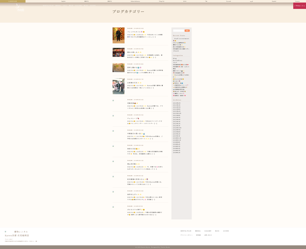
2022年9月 (177, 107)
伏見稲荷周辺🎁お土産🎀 (181, 64)
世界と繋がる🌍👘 (134, 67)
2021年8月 (176, 115)
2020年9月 (177, 130)
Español (274, 1)
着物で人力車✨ (178, 45)
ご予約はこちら (299, 6)
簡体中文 (86, 1)
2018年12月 (177, 138)
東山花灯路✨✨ (133, 164)
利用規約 (198, 235)
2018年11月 (177, 140)
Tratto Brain (165, 247)
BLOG (86, 5)
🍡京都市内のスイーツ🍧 (181, 85)
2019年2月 (176, 134)
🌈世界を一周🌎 (178, 83)
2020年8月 (176, 132)
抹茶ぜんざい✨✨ (134, 194)
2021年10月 (177, 113)
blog (175, 58)
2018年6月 (176, 144)
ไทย (206, 1)
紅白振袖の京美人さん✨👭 (137, 179)
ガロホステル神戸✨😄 (136, 210)
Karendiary (177, 60)
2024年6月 (177, 103)
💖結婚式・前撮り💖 (179, 95)
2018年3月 (176, 150)
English (63, 1)
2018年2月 (176, 152)
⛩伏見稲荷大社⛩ (179, 73)
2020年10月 (177, 128)
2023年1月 (176, 105)
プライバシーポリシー (186, 235)
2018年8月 (176, 142)
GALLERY (78, 5)
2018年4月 (176, 148)
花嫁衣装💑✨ (132, 103)
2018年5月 (176, 146)
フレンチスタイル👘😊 (136, 32)
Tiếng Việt (161, 1)
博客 (174, 69)
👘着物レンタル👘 (179, 93)
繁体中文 (110, 1)
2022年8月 (176, 109)
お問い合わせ (208, 235)
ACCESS (93, 5)
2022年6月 (177, 111)
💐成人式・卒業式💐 (179, 91)
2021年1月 (176, 125)
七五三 (65, 5)
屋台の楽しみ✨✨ (134, 52)
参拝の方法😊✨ (133, 149)
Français (297, 1)
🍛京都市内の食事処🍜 (180, 87)
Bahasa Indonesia (135, 1)
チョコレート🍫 (133, 118)
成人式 (71, 5)
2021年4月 (176, 119)
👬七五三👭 (176, 81)
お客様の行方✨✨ (134, 83)
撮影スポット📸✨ (179, 71)
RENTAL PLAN (48, 5)
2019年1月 (176, 136)
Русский (228, 1)
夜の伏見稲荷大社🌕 (179, 47)
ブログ (175, 62)
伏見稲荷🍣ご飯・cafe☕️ (181, 66)
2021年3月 (176, 121)
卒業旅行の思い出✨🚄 (136, 133)
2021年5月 (176, 117)
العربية (251, 1)
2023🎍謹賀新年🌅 (179, 43)
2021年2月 (176, 123)
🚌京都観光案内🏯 (179, 89)
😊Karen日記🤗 (178, 79)
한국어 (184, 1)
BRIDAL (58, 5)
